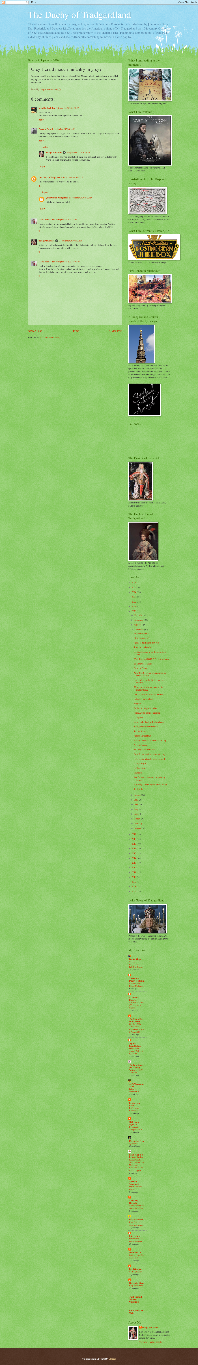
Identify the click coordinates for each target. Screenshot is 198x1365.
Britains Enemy (140, 745)
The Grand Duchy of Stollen (136, 979)
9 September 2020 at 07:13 (70, 240)
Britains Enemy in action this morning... (151, 740)
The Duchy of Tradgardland (79, 14)
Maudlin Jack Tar (47, 108)
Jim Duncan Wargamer (49, 177)
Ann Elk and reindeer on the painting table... (149, 778)
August (137, 794)
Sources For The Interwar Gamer (136, 1240)
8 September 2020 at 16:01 (63, 128)
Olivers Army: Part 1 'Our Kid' (137, 1256)
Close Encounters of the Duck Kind (136, 1207)
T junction (138, 772)
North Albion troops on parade (147, 712)
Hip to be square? (141, 638)
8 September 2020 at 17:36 (78, 152)
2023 (134, 596)
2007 (134, 891)
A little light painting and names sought (150, 784)
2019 (134, 834)
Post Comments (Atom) (50, 337)
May (136, 809)
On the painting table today (145, 708)
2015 (134, 853)
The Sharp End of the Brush (136, 1020)
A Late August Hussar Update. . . (136, 984)
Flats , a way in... (141, 763)
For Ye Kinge (135, 959)
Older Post (115, 331)
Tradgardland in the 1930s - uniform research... (149, 681)
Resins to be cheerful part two (146, 642)
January (138, 828)
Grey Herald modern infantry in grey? (150, 754)
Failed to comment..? (134, 1090)
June (136, 804)
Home (75, 331)
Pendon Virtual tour (142, 735)
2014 (134, 858)
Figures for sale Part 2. (135, 1188)
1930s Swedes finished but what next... (150, 694)
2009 (134, 881)
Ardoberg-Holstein (134, 1202)
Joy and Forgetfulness (135, 1044)
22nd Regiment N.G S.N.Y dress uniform (151, 658)
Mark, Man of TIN (47, 219)
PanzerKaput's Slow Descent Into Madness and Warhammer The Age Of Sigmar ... (136, 1165)
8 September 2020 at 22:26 (72, 177)
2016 (134, 848)
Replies (45, 146)
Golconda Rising (136, 1283)
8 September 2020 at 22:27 (80, 197)
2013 (134, 862)
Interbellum (134, 1236)
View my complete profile (150, 1341)
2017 (134, 843)
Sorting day (139, 788)
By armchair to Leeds (143, 663)
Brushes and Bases (134, 1104)
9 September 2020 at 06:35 (68, 219)
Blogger (112, 1358)
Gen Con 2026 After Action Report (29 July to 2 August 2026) (136, 1028)
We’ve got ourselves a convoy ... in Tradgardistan (148, 688)
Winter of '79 (135, 1252)
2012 (134, 867)
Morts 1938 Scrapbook (134, 1183)
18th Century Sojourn (135, 1123)
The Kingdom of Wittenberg (136, 1066)
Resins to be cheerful (142, 647)
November (139, 619)
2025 (134, 587)
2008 (134, 886)
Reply (41, 119)
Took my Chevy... (141, 668)
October (138, 624)
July (136, 799)
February (138, 823)
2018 (134, 838)
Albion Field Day (141, 633)
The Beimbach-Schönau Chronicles (136, 1299)
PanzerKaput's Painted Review (136, 1156)
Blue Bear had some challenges (136, 1223)
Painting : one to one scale (145, 749)
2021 (134, 606)
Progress (137, 703)
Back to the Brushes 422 (134, 1109)
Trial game (138, 717)
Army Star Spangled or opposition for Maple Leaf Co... (150, 674)
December (139, 615)
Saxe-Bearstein (136, 1219)
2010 (134, 877)
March (137, 818)
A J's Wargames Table (136, 1085)
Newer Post (35, 331)
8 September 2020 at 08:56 (67, 108)
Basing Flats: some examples (146, 726)
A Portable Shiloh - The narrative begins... (136, 1005)
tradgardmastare (54, 152)
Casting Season (135, 1271)
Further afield (139, 768)
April (137, 813)
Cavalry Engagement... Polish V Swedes (136, 964)
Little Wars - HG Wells (137, 1312)
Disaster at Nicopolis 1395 (135, 1128)
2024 (134, 592)
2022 (134, 601)
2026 (134, 582)
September (139, 629)
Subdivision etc (140, 731)
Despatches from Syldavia (136, 1142)
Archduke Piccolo (133, 998)
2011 (134, 872)
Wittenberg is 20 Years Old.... (136, 1071)
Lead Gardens (135, 1269)
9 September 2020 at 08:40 (68, 261)
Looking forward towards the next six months (150, 653)
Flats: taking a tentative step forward (149, 758)
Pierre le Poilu (45, 129)
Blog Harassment (136, 1285)
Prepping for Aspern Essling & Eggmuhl (136, 1051)
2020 (134, 611)
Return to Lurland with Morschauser (149, 721)
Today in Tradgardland (143, 698)
